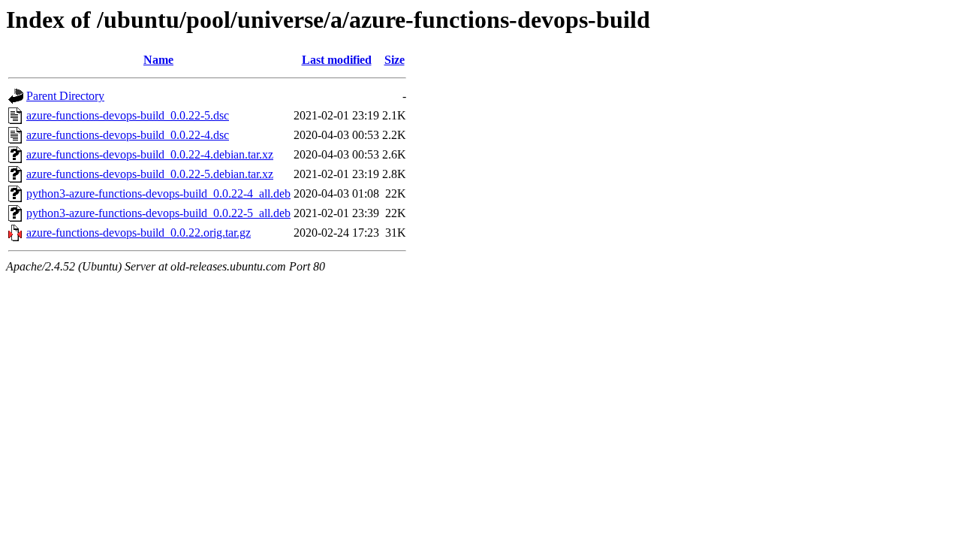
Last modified (337, 59)
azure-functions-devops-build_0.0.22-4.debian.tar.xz (149, 154)
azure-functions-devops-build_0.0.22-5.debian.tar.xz (149, 174)
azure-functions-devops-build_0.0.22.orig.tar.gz (138, 232)
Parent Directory (65, 95)
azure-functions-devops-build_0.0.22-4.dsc (127, 134)
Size (394, 59)
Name (158, 59)
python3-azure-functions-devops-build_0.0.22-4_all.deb (158, 193)
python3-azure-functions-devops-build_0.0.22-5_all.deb (158, 213)
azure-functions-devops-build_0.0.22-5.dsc (127, 115)
